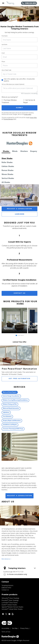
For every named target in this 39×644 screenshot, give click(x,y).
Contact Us (19, 293)
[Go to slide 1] (16, 335)
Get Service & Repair (29, 101)
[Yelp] (12, 614)
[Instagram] (9, 614)
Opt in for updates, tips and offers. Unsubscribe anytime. (19, 80)
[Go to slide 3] (19, 335)
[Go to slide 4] (21, 335)
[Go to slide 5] (22, 335)
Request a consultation (19, 495)
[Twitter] (6, 614)
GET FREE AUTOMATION (19, 378)
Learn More (19, 214)
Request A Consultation (19, 209)
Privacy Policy (33, 117)
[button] (3, 3)
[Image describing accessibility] (7, 623)
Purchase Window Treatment (9, 101)
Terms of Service (8, 119)
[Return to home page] (12, 3)
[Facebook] (3, 614)
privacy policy (27, 114)
